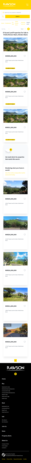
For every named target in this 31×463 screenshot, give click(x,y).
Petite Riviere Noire (16, 23)
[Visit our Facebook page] (15, 374)
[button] (26, 46)
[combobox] (10, 12)
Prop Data (13, 454)
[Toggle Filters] (3, 16)
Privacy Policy (9, 459)
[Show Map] (28, 29)
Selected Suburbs (23, 23)
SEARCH (17, 16)
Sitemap (3, 459)
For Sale (13, 23)
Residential (8, 23)
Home (2, 23)
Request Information (18, 459)
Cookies (25, 459)
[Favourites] (25, 56)
